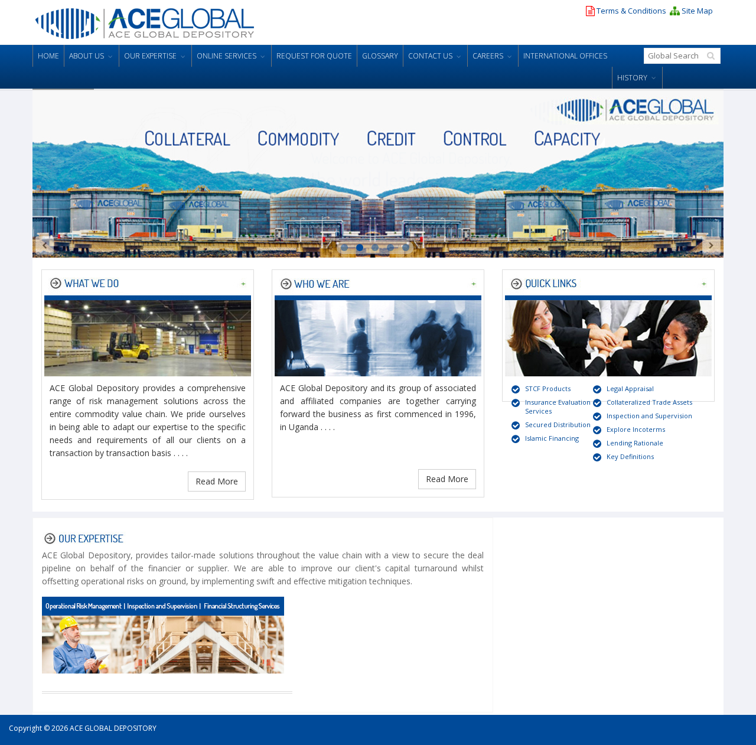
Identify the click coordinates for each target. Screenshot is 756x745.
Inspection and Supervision (649, 415)
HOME (48, 56)
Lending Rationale (635, 442)
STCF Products (548, 388)
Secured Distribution (558, 424)
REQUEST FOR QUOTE (314, 56)
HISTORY (632, 78)
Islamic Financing (552, 438)
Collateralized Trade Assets (649, 402)
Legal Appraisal (630, 388)
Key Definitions (630, 456)
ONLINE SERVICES (226, 56)
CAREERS (487, 56)
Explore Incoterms (636, 429)
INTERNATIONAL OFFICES (565, 56)
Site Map (696, 10)
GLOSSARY (380, 56)
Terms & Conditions (630, 10)
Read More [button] (216, 481)
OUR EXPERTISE (150, 56)
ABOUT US (86, 56)
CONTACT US (430, 56)
